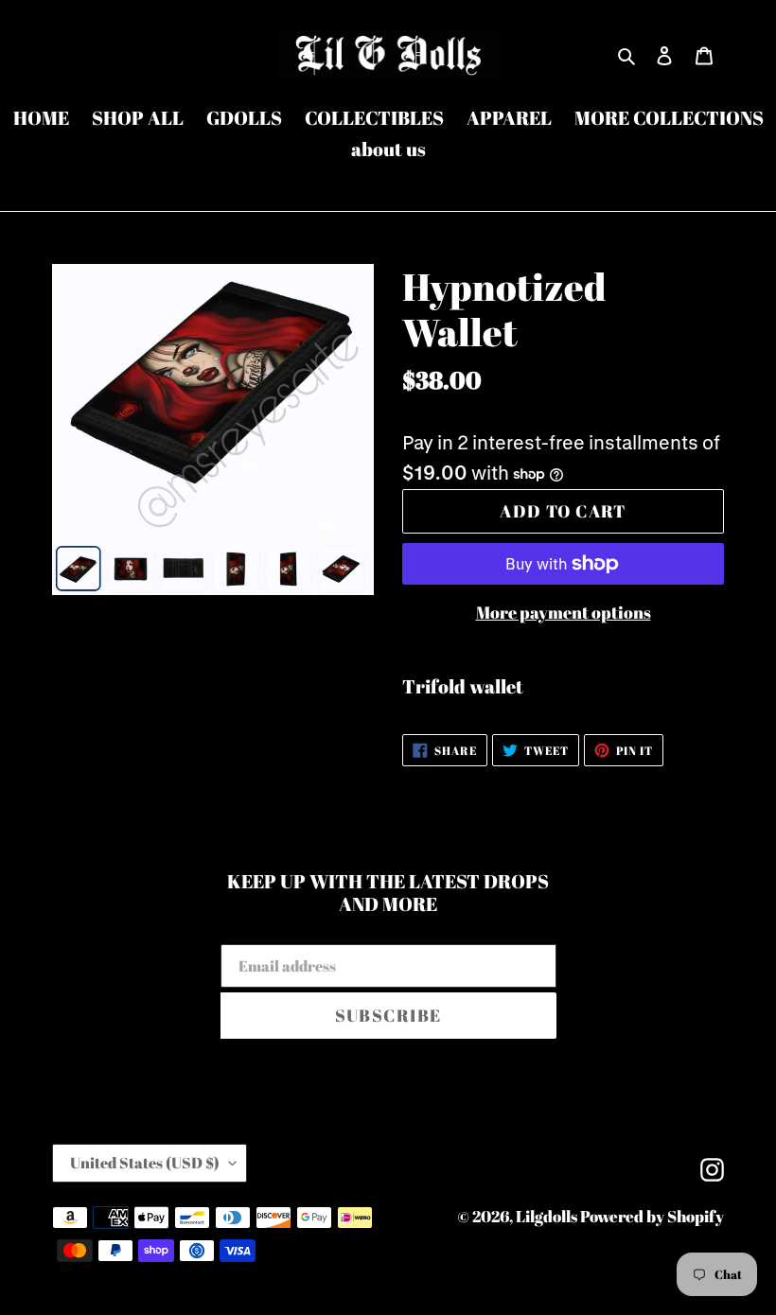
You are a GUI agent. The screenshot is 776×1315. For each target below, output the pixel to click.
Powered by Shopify (652, 1216)
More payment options (563, 612)
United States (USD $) (145, 1162)
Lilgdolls (548, 1216)
